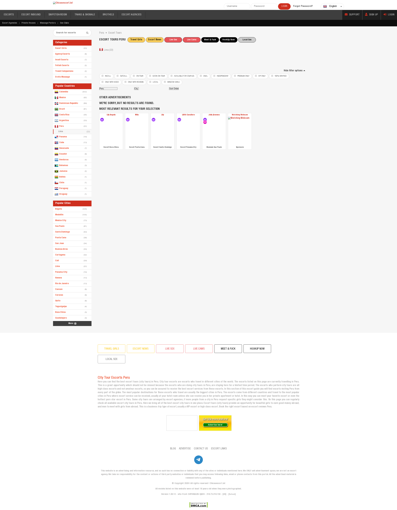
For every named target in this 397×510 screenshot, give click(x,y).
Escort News (154, 40)
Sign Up (373, 14)
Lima (74, 132)
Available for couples (184, 76)
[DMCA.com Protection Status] (198, 505)
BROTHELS (108, 14)
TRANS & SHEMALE (85, 14)
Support (354, 14)
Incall (108, 76)
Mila (136, 115)
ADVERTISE (185, 448)
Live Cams (191, 40)
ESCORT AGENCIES (131, 14)
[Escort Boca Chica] (102, 120)
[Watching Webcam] (240, 131)
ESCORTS (9, 14)
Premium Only (243, 76)
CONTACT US (201, 448)
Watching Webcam (240, 115)
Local (155, 82)
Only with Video (112, 82)
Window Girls (173, 82)
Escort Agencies (9, 23)
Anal (205, 76)
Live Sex (173, 40)
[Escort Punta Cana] (128, 120)
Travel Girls (136, 40)
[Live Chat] (182, 423)
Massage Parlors (48, 23)
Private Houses (29, 23)
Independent (222, 76)
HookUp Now (228, 40)
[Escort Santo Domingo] (153, 120)
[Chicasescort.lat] (63, 3)
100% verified (281, 76)
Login (391, 14)
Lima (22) (108, 50)
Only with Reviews (136, 82)
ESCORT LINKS (219, 448)
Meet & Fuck (210, 40)
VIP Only (261, 76)
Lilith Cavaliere (188, 115)
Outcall (123, 76)
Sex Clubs (64, 23)
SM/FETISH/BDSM (58, 14)
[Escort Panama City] (179, 120)
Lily (162, 115)
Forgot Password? (303, 6)
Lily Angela (111, 115)
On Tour (139, 76)
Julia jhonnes (214, 115)
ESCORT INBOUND (31, 14)
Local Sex (247, 40)
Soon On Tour (159, 76)
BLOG (173, 448)
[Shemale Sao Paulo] (205, 120)
